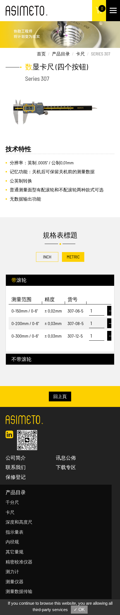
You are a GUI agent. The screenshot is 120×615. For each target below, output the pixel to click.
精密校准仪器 (19, 561)
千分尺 (12, 502)
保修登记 (16, 477)
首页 (41, 53)
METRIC (73, 256)
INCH (47, 256)
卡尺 (80, 53)
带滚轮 (19, 280)
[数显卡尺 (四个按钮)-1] (60, 109)
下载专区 (66, 467)
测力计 (12, 571)
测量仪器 (14, 581)
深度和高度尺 (19, 521)
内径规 (12, 541)
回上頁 (60, 396)
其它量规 (14, 551)
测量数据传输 (19, 591)
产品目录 (61, 53)
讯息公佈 (66, 458)
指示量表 (14, 532)
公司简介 (16, 458)
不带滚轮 (21, 359)
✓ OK (79, 609)
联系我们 (16, 467)
